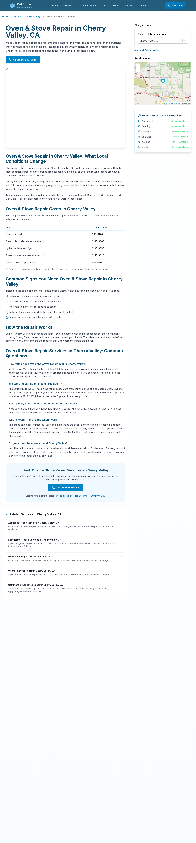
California (18, 16)
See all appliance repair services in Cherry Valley (81, 496)
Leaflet (165, 103)
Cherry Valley (33, 16)
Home (5, 16)
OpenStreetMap (176, 103)
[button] (163, 81)
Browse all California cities (146, 50)
